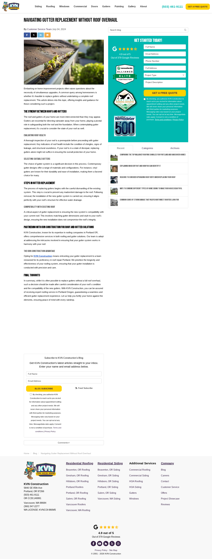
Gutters (133, 493)
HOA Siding (135, 487)
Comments (63, 443)
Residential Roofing (79, 463)
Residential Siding (110, 463)
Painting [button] (119, 6)
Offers (164, 493)
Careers (165, 475)
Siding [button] (38, 6)
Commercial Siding (139, 475)
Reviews (165, 504)
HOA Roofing (136, 481)
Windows (134, 498)
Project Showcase (170, 498)
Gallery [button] (132, 6)
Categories (147, 148)
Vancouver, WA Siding (109, 498)
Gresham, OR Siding (108, 475)
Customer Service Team (39, 29)
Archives (174, 148)
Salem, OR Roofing (76, 498)
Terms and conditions (163, 120)
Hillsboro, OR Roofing (77, 481)
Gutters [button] (106, 6)
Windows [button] (64, 6)
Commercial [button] (80, 6)
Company (167, 463)
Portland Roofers (74, 487)
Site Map (113, 550)
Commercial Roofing (139, 470)
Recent (120, 148)
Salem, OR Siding (107, 493)
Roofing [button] (50, 6)
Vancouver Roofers (76, 504)
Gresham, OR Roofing (77, 475)
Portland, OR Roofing (77, 493)
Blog (163, 470)
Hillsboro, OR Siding (108, 481)
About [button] (143, 6)
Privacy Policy (50, 432)
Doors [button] (94, 6)
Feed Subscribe (85, 388)
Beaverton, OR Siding (109, 470)
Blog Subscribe (44, 388)
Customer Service (170, 487)
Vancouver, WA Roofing (78, 510)
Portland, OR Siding (108, 487)
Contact (165, 481)
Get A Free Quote (198, 6)
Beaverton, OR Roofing (78, 470)
